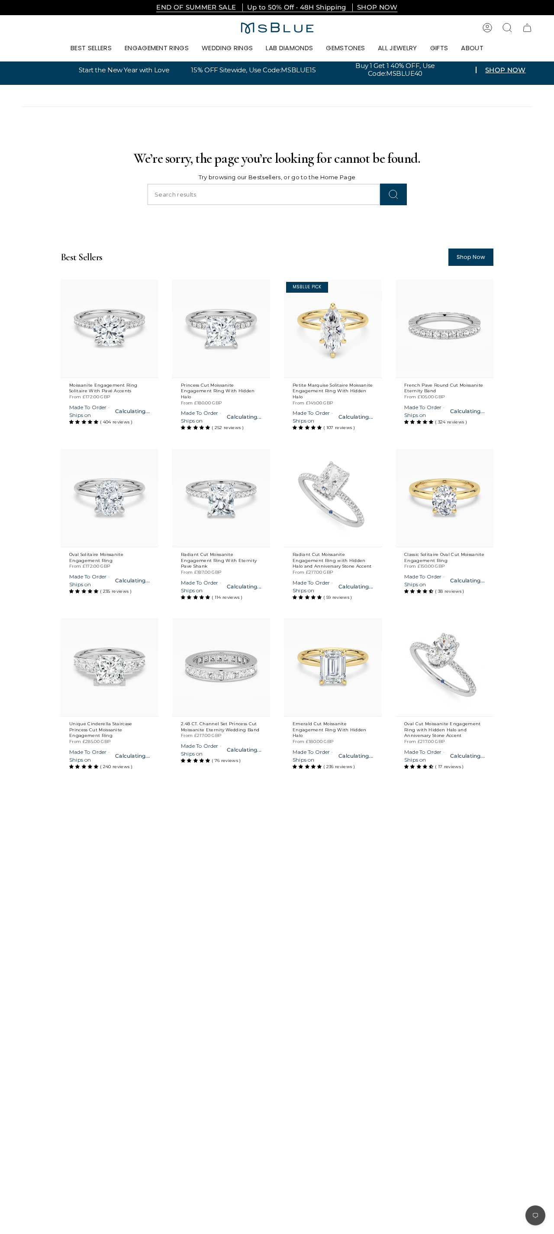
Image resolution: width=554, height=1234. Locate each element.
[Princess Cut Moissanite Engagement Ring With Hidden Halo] (221, 329)
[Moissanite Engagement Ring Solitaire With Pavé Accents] (109, 329)
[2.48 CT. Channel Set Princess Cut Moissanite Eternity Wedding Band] (221, 667)
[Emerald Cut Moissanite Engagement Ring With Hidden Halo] (333, 667)
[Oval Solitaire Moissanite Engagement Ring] (109, 498)
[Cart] (527, 27)
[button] (156, 48)
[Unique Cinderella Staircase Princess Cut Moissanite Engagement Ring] (109, 667)
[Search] (393, 194)
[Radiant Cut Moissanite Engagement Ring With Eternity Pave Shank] (221, 498)
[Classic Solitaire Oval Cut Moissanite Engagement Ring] (444, 498)
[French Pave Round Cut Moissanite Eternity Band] (444, 329)
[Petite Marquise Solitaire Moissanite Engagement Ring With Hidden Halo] (333, 329)
